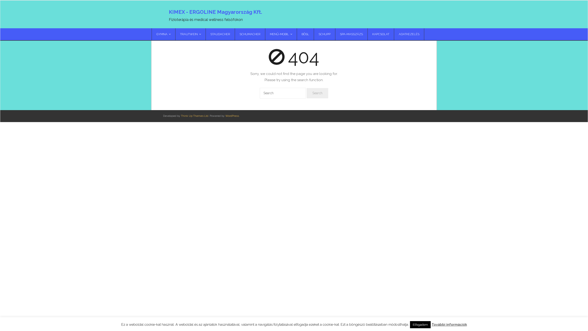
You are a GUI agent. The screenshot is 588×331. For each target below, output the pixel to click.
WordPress (232, 115)
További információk (449, 324)
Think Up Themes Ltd (194, 115)
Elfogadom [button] (420, 324)
